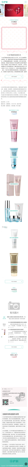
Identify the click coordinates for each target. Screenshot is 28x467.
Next (23, 10)
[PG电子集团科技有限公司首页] (4, 2)
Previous (5, 10)
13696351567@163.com (7, 396)
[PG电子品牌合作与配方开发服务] (14, 10)
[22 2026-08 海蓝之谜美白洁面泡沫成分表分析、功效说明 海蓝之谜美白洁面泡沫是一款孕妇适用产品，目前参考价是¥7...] (14, 307)
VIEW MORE (16, 76)
